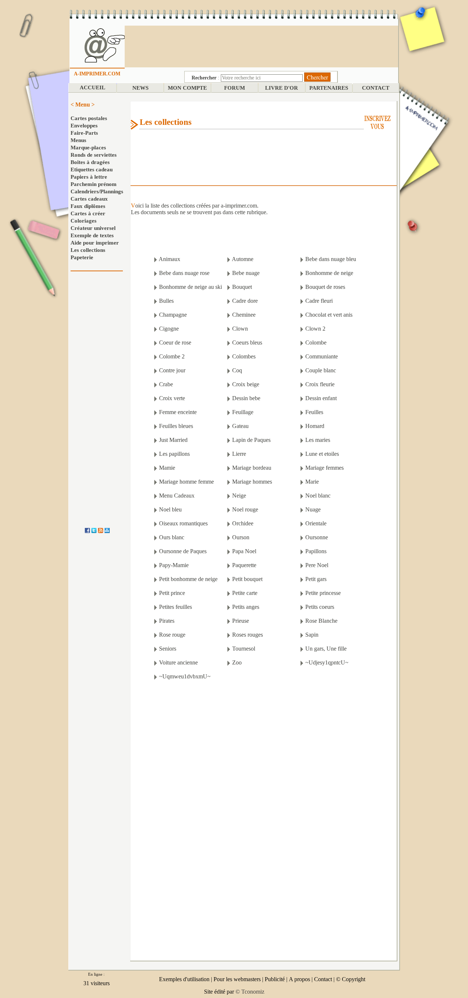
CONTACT (375, 88)
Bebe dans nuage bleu (330, 259)
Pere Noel (316, 565)
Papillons (316, 551)
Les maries (317, 440)
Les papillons (174, 454)
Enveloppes (84, 126)
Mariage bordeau (251, 468)
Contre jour (172, 370)
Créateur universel (93, 228)
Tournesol (243, 648)
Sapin (311, 635)
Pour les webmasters (237, 979)
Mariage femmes (324, 468)
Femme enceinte (178, 412)
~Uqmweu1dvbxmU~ (185, 676)
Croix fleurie (320, 384)
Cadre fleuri (319, 301)
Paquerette (244, 565)
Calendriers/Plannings (97, 191)
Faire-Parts (84, 133)
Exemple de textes (92, 235)
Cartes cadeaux (89, 199)
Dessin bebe (246, 398)
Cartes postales (89, 118)
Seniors (167, 648)
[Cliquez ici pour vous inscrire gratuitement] (377, 122)
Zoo (237, 662)
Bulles (166, 301)
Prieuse (240, 621)
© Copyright (350, 979)
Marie (312, 481)
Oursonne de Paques (183, 551)
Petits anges (245, 607)
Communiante (321, 356)
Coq (237, 370)
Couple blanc (320, 370)
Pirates (166, 621)
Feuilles (314, 412)
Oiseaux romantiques (183, 523)
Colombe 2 (172, 356)
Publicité (275, 979)
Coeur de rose (175, 342)
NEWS (140, 88)
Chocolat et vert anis (328, 315)
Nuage (313, 509)
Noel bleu (170, 509)
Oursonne (316, 537)
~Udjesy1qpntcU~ (326, 662)
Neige (239, 495)
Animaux (169, 259)
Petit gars (316, 579)
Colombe (316, 342)
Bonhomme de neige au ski (190, 287)
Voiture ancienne (178, 662)
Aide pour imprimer (95, 243)
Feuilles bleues (176, 426)
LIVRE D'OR (281, 88)
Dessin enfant (321, 398)
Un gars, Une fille (326, 648)
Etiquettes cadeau (92, 169)
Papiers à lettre (89, 177)
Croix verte (172, 398)
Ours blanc (171, 537)
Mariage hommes (252, 481)
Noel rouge (245, 509)
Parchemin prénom (94, 184)
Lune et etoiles (322, 454)
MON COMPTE (187, 88)
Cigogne (169, 328)
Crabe (166, 384)
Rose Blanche (321, 621)
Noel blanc (318, 495)
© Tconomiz (249, 991)
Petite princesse (323, 593)
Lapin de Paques (251, 440)
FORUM (234, 88)
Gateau (240, 426)
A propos (299, 979)
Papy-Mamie (174, 565)
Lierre (239, 454)
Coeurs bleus (247, 342)
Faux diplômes (88, 206)
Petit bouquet (247, 579)
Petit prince (172, 593)
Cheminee (244, 315)
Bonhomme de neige (329, 273)
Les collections (88, 250)
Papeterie (82, 257)
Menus (78, 140)
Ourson (240, 537)
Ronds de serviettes (94, 155)
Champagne (173, 315)
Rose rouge (172, 635)
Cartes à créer (88, 213)
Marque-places (88, 147)
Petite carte (244, 593)
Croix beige (245, 384)
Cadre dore (245, 301)
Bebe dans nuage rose (184, 273)
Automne (242, 259)
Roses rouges (247, 635)
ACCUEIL (92, 87)
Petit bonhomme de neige (188, 579)
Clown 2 (315, 328)
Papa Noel (244, 551)
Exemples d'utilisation (184, 979)
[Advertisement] (261, 45)
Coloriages (84, 221)
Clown (240, 328)
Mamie (167, 468)
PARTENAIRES (328, 88)
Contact (323, 979)
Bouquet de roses (325, 287)
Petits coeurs (319, 607)
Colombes (244, 356)
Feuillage (242, 412)
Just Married (173, 440)
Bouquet (242, 287)
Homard (314, 426)
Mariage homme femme (186, 481)
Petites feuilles (175, 607)
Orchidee (242, 523)
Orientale (316, 523)
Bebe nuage (246, 273)
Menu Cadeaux (177, 495)
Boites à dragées (90, 162)
